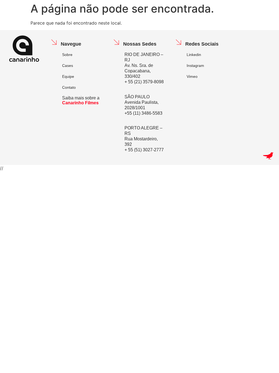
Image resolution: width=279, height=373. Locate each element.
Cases (67, 65)
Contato (69, 87)
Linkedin (194, 54)
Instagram (195, 65)
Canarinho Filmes (80, 102)
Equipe (68, 76)
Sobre (67, 54)
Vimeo (192, 76)
